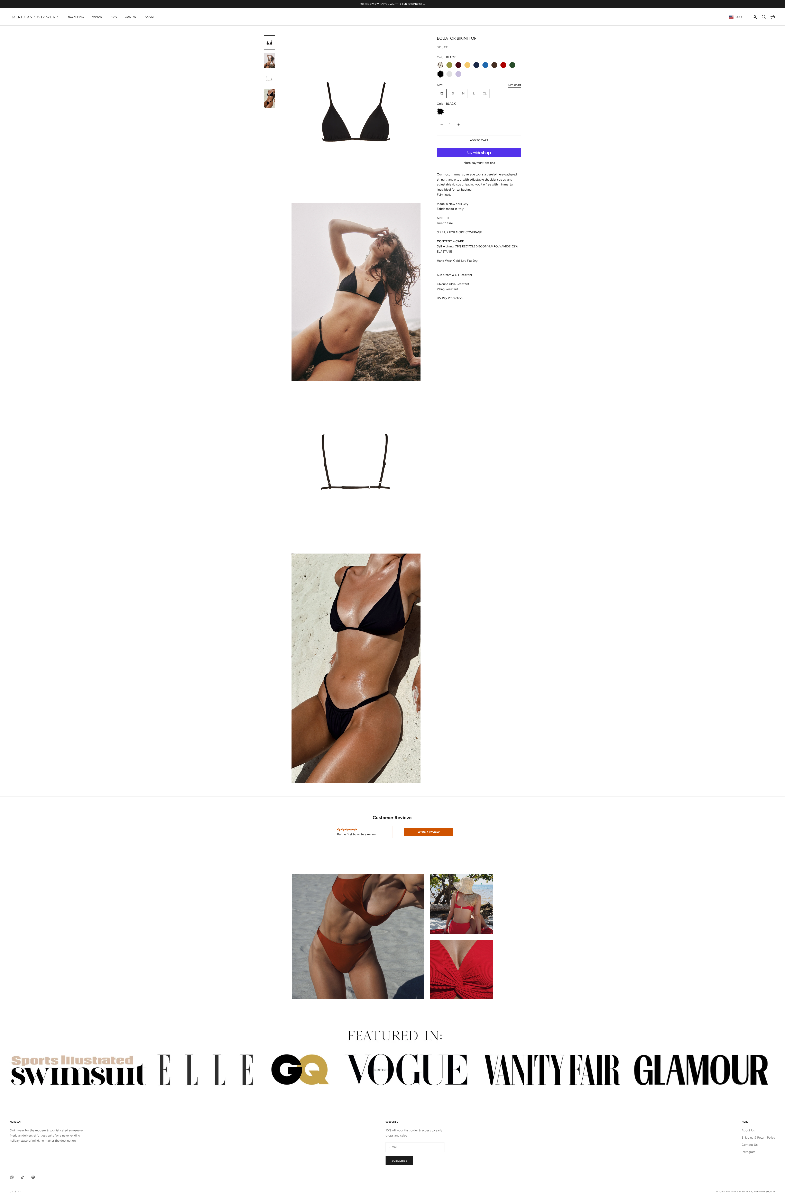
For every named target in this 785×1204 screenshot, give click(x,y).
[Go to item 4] (269, 99)
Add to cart (479, 140)
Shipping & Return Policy (758, 1137)
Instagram (749, 1152)
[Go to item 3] (269, 79)
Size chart (514, 85)
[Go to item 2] (269, 60)
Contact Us (750, 1145)
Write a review (428, 832)
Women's (97, 17)
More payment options (479, 163)
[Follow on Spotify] (33, 1177)
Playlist (149, 17)
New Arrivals (76, 17)
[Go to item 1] (269, 42)
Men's (114, 17)
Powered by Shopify (762, 1191)
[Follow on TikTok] (22, 1177)
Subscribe (399, 1160)
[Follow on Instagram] (12, 1177)
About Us (130, 17)
